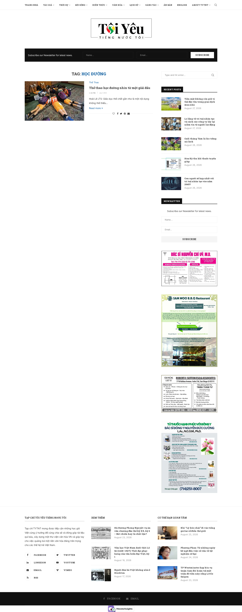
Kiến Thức (98, 5)
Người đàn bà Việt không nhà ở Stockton (132, 571)
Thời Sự (63, 5)
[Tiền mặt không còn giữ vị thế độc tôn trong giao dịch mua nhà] (171, 103)
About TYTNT (200, 5)
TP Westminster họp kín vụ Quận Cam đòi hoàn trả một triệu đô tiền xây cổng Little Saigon (197, 572)
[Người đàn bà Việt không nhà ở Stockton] (101, 575)
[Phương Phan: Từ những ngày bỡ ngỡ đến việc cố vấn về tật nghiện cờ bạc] (167, 552)
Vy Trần (93, 93)
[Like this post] (113, 113)
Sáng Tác (151, 5)
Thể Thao (94, 82)
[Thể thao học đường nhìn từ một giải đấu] (54, 101)
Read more (95, 108)
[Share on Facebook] (117, 113)
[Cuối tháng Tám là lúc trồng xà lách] (171, 143)
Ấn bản (168, 5)
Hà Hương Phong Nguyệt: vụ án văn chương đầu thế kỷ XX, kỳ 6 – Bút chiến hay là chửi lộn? (132, 530)
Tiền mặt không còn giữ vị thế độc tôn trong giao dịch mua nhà (199, 101)
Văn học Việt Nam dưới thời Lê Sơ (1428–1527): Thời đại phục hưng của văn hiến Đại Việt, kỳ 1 (132, 552)
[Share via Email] (128, 113)
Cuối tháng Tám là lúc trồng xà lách (200, 140)
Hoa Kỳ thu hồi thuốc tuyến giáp (200, 160)
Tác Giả (47, 5)
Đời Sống (80, 5)
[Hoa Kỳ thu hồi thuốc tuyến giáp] (171, 163)
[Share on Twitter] (121, 113)
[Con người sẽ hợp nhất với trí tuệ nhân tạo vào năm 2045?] (171, 183)
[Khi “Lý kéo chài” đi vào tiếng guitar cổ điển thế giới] (167, 532)
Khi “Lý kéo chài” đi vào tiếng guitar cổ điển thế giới (198, 529)
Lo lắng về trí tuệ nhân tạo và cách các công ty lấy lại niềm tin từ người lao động (199, 121)
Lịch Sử (134, 5)
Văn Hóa (117, 5)
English (182, 5)
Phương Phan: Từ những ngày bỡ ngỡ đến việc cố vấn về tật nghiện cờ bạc (198, 550)
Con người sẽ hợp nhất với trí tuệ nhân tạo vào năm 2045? (199, 181)
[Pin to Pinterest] (125, 113)
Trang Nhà (31, 5)
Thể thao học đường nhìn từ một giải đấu (119, 88)
